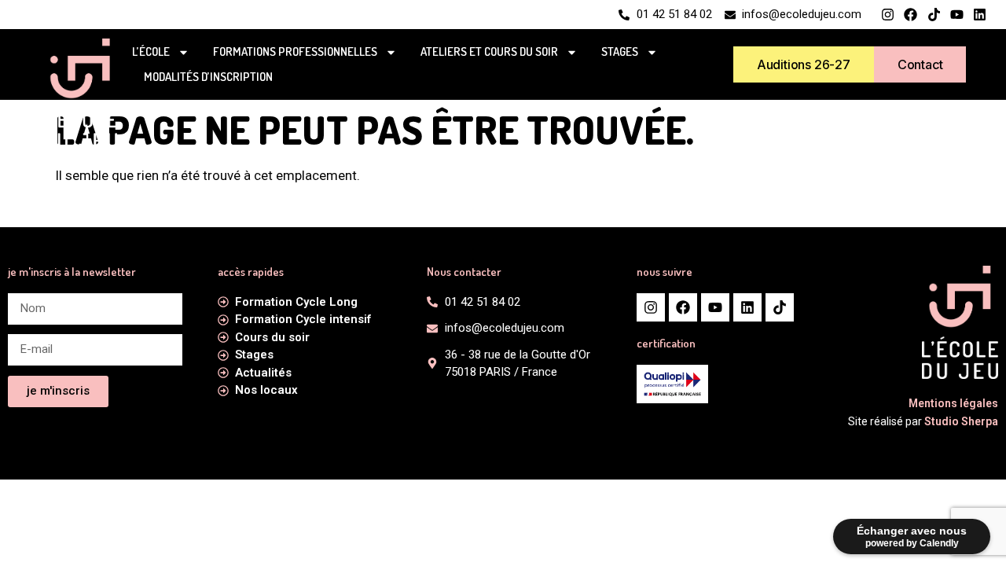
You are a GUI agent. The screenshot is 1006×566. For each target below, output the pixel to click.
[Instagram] (887, 14)
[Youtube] (956, 14)
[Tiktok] (933, 14)
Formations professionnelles (295, 51)
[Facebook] (910, 14)
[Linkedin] (979, 14)
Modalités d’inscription (208, 76)
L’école (151, 51)
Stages (619, 51)
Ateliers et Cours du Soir (489, 51)
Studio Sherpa (961, 421)
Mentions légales (953, 403)
